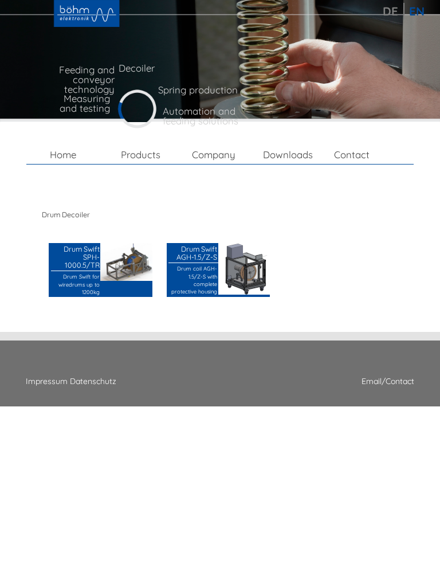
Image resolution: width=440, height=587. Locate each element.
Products (140, 154)
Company (213, 154)
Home (63, 154)
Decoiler (137, 68)
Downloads (288, 154)
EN (417, 11)
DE (390, 11)
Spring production (198, 90)
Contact (352, 154)
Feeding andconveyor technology (87, 79)
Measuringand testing (85, 103)
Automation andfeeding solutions (200, 116)
